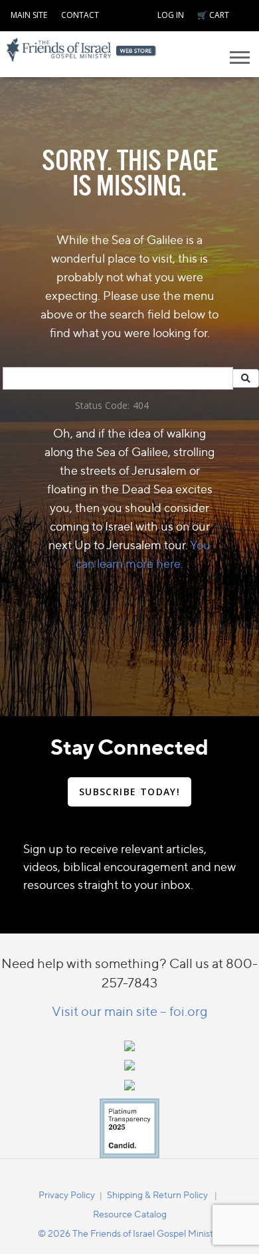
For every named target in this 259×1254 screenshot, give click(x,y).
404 (141, 405)
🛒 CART (213, 15)
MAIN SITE (29, 15)
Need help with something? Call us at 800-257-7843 (129, 973)
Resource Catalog (130, 1213)
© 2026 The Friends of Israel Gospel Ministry (129, 1233)
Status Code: (102, 405)
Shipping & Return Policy (157, 1194)
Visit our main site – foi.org (130, 1011)
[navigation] (28, 13)
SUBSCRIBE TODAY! (129, 791)
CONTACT (80, 15)
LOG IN (170, 15)
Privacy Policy (67, 1194)
